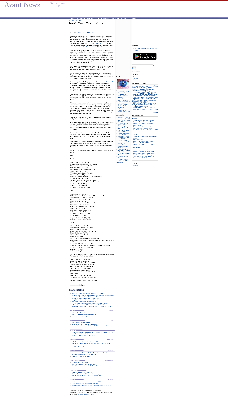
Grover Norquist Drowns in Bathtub (81, 322)
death (154, 91)
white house (152, 104)
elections (135, 106)
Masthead (135, 78)
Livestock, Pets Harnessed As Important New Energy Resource (88, 374)
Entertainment (105, 18)
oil (154, 94)
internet (134, 111)
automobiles (143, 100)
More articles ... (120, 162)
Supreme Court (135, 100)
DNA (137, 89)
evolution (145, 104)
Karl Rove (155, 109)
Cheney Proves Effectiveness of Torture (143, 153)
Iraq (133, 98)
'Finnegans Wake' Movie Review (80, 362)
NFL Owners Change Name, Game (81, 356)
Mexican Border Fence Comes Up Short (123, 134)
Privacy (92, 394)
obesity (141, 89)
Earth (138, 109)
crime (141, 109)
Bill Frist (145, 101)
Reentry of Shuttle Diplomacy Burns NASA (83, 316)
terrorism (134, 89)
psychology (134, 104)
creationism (146, 108)
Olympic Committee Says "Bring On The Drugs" (84, 354)
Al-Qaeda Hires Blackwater (79, 313)
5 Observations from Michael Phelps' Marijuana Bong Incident (124, 110)
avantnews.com (73, 20)
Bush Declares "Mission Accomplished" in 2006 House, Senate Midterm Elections (124, 119)
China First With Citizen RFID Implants (82, 372)
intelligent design (152, 103)
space (150, 109)
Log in (134, 80)
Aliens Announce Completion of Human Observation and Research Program (143, 127)
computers (149, 100)
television (139, 95)
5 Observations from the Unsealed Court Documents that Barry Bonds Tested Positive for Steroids (124, 104)
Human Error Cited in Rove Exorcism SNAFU (83, 335)
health (134, 91)
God (153, 89)
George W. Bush (100, 43)
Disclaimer (80, 394)
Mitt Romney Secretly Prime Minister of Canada (84, 301)
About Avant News (138, 139)
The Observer (132, 18)
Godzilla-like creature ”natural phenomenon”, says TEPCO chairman (89, 382)
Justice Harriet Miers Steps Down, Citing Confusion (85, 324)
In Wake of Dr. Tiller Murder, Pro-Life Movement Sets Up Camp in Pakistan (123, 158)
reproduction (135, 87)
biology (137, 98)
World (72, 18)
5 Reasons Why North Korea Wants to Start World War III (123, 91)
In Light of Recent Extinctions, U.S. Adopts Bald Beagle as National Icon (90, 325)
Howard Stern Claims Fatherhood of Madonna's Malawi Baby (87, 365)
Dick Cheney (141, 91)
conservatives (137, 108)
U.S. (77, 18)
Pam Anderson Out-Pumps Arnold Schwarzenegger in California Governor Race (123, 125)
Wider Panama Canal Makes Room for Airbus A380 (85, 342)
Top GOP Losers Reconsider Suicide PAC (82, 333)
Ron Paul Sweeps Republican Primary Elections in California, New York (90, 303)
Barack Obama (86, 32)
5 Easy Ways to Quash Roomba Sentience (124, 99)
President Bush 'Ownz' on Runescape (123, 131)
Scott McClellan (147, 95)
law (156, 94)
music (93, 32)
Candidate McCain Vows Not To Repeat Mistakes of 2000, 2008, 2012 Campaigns (93, 295)
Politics (82, 18)
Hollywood (134, 86)
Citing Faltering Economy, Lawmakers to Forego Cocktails (87, 300)
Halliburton (146, 106)
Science (123, 18)
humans (141, 98)
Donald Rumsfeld (150, 98)
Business (90, 18)
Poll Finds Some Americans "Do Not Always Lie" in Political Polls (88, 304)
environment (145, 86)
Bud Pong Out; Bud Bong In (79, 346)
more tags (155, 112)
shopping (134, 109)
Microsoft (140, 104)
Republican (109, 82)
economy (134, 94)
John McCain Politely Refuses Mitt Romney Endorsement (86, 296)
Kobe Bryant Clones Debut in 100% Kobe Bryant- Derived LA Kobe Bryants (91, 353)
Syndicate (86, 394)
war (141, 101)
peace (137, 101)
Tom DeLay (143, 87)
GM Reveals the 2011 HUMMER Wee (143, 142)
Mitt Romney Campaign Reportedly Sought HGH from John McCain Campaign (92, 306)
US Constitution (153, 108)
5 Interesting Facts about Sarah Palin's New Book (123, 96)
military (134, 95)
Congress (149, 91)
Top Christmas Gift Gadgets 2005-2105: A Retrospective (86, 375)
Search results (137, 125)
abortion (139, 86)
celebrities (147, 89)
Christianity (153, 92)
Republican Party (139, 103)
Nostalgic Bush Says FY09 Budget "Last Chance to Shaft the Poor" (143, 157)
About (134, 76)
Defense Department (152, 97)
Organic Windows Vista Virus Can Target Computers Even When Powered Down (143, 121)
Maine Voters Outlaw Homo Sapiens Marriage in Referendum (87, 293)
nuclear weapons (141, 97)
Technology (115, 18)
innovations (153, 86)
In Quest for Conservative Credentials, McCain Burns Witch (87, 298)
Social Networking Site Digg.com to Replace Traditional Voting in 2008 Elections (92, 332)
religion (134, 92)
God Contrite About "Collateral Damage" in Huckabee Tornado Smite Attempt (91, 385)
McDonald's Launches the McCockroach (143, 151)
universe (145, 109)
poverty (141, 106)
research (151, 87)
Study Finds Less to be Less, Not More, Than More (85, 383)
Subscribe (135, 165)
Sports (97, 18)
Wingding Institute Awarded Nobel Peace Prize (84, 314)
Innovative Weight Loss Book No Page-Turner (83, 364)
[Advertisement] (113, 13)
